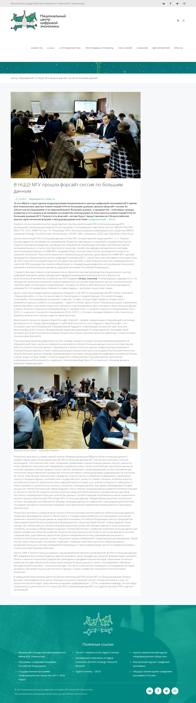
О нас (51, 48)
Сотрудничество (70, 48)
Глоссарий (125, 48)
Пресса (178, 48)
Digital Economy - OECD (88, 671)
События (142, 48)
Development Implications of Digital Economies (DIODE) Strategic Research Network (96, 661)
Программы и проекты (99, 48)
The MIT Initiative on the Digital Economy (97, 652)
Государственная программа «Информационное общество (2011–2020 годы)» (41, 675)
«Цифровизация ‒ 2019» (101, 219)
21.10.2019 (20, 199)
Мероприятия (161, 48)
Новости (37, 48)
